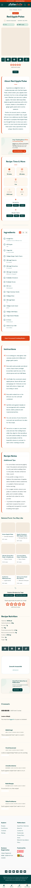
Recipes (15, 9)
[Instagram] (10, 871)
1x (20, 232)
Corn (9, 286)
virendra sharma (10, 766)
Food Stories (4, 828)
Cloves (13, 282)
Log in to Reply (20, 732)
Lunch (22, 205)
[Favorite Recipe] (3, 60)
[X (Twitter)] (25, 871)
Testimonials (20, 833)
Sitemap (3, 833)
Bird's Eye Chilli (12, 326)
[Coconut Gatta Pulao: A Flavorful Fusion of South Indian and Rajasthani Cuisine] (23, 549)
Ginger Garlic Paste (16, 256)
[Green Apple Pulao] (8, 528)
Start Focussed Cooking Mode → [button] (15, 338)
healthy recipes (9, 595)
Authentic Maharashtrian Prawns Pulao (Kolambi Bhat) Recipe (6, 577)
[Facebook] (12, 649)
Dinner (16, 205)
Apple (10, 244)
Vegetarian (15, 13)
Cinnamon (15, 278)
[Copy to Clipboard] (26, 649)
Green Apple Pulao (7, 534)
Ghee (12, 296)
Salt (11, 250)
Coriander (15, 272)
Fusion (15, 72)
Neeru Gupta (22, 559)
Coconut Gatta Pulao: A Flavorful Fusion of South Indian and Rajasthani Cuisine (22, 556)
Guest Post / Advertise (23, 826)
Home (11, 9)
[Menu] (2, 5)
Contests (3, 830)
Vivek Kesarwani (10, 748)
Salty (16, 215)
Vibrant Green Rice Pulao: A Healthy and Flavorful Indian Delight (8, 556)
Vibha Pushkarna (10, 801)
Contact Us (20, 830)
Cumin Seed (14, 306)
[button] (14, 60)
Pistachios (15, 266)
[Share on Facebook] (8, 60)
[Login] (29, 5)
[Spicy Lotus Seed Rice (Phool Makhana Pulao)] (23, 570)
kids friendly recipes (21, 595)
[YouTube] (13, 871)
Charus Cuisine (8, 559)
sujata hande (7, 580)
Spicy (22, 215)
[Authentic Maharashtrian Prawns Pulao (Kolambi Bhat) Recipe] (8, 570)
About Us (19, 828)
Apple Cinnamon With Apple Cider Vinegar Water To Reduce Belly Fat (22, 535)
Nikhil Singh (9, 730)
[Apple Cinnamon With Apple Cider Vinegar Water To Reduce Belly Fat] (23, 528)
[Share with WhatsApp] (20, 60)
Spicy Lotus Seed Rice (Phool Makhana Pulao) (22, 577)
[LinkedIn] (21, 871)
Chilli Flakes (14, 312)
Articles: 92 (15, 670)
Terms (18, 837)
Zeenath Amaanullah (9, 536)
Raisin (13, 300)
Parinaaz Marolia (23, 538)
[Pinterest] (5, 649)
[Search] (25, 5)
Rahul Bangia (9, 783)
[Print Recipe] (26, 60)
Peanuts (14, 260)
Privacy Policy (20, 835)
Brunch (20, 9)
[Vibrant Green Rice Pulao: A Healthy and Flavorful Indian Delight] (8, 549)
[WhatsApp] (19, 649)
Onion (9, 320)
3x (26, 232)
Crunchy (10, 215)
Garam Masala (14, 316)
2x (23, 232)
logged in (12, 719)
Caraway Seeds (14, 292)
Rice (12, 238)
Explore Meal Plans (20, 1)
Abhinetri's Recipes (24, 580)
